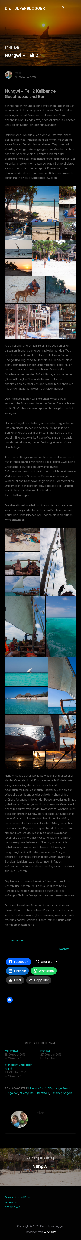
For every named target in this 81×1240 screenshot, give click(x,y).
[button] (32, 203)
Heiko (18, 72)
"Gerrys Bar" (28, 1093)
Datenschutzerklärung (18, 1197)
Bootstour (43, 1093)
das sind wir (12, 1207)
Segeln (67, 1093)
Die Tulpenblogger (25, 8)
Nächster (64, 948)
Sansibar (12, 47)
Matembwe (12, 1050)
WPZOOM (50, 1232)
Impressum (11, 1202)
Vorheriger (17, 940)
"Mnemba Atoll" (36, 1088)
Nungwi (45, 1050)
